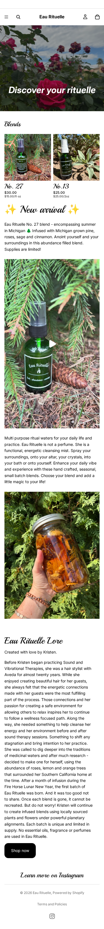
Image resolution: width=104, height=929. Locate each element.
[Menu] (6, 17)
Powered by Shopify (68, 893)
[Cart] (97, 17)
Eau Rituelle (42, 893)
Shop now (20, 850)
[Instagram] (52, 916)
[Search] (18, 17)
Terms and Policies (52, 904)
